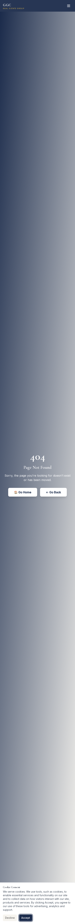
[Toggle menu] (68, 5)
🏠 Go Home (22, 492)
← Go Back (53, 492)
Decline (10, 917)
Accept (25, 917)
